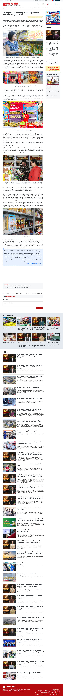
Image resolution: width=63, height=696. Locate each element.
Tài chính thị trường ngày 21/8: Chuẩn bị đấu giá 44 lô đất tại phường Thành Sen (54, 55)
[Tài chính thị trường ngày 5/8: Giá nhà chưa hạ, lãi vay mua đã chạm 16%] (9, 599)
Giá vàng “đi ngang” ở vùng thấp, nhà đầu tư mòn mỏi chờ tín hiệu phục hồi (28, 673)
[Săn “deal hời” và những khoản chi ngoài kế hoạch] (9, 467)
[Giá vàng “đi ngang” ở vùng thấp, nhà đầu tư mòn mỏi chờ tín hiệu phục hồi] (9, 676)
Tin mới (40, 4)
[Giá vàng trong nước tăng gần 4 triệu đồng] (9, 337)
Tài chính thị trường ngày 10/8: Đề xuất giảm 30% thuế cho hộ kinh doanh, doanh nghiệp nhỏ (29, 497)
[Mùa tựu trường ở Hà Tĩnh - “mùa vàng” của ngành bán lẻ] (9, 511)
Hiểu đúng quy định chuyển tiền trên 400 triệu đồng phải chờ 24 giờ (29, 530)
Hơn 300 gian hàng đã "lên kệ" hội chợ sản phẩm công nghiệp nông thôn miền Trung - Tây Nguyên (24, 328)
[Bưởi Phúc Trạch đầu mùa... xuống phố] (9, 321)
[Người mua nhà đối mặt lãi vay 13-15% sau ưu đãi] (9, 621)
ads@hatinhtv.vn (57, 694)
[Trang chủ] (4, 8)
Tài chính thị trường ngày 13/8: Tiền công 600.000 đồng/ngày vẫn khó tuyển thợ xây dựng (53, 61)
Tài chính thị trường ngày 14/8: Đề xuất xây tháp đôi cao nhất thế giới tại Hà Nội (54, 36)
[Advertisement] (23, 273)
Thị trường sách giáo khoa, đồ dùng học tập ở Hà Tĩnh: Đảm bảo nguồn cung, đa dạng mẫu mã (30, 651)
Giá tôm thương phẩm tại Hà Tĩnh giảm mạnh (29, 398)
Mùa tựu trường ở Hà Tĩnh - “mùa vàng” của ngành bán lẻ (28, 508)
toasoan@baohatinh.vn (56, 693)
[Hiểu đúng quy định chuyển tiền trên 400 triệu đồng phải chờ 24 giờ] (9, 533)
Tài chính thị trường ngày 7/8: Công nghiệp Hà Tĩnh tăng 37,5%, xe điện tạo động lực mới (30, 541)
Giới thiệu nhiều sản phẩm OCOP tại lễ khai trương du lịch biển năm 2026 (53, 87)
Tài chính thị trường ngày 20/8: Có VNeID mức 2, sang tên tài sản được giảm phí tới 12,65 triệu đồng (23, 344)
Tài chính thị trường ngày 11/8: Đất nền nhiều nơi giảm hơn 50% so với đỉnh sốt (53, 42)
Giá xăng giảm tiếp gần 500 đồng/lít (26, 431)
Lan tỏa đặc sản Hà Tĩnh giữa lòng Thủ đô (52, 96)
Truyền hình (58, 4)
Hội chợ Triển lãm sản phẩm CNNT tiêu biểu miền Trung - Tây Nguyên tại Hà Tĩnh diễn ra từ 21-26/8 (30, 519)
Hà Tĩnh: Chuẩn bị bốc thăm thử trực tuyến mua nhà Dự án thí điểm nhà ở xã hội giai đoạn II (29, 420)
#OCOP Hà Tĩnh (39, 293)
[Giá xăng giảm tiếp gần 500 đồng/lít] (9, 434)
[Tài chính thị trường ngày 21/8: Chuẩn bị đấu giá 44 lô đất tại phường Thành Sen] (39, 321)
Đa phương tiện (51, 4)
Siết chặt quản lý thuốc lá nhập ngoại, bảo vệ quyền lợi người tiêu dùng (29, 442)
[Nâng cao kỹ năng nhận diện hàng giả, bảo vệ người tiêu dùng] (53, 321)
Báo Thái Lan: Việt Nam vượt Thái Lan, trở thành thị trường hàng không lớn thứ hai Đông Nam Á (29, 552)
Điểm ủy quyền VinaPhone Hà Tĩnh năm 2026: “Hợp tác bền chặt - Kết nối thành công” (29, 640)
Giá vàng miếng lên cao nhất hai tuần (27, 574)
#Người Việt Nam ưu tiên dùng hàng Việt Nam (11, 293)
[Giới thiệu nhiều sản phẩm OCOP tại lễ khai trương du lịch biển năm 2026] (53, 80)
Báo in (45, 4)
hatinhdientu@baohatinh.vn (55, 692)
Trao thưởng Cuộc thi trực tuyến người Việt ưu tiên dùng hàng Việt (17, 285)
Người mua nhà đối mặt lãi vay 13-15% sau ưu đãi (30, 617)
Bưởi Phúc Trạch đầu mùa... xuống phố (9, 327)
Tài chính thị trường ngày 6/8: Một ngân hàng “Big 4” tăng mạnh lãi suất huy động (29, 585)
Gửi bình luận (39, 307)
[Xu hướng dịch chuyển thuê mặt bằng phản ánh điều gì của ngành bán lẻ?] (53, 337)
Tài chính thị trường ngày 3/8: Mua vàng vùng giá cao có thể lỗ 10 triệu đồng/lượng (29, 629)
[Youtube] (52, 0)
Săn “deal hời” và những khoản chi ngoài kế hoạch (28, 464)
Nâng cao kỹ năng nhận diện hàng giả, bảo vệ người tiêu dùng (53, 328)
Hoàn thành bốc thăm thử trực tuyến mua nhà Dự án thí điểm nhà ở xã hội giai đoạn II (29, 377)
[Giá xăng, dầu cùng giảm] (9, 566)
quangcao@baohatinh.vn (51, 694)
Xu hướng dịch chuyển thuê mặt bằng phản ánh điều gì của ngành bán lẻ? (53, 344)
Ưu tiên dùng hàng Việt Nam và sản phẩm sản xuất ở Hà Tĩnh (16, 287)
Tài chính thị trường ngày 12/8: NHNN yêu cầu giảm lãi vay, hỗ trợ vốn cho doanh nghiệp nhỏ (29, 475)
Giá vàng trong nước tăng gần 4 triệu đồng (8, 343)
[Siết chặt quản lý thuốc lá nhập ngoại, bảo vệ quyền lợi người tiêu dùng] (9, 445)
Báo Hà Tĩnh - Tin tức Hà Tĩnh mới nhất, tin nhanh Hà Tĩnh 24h (13, 4)
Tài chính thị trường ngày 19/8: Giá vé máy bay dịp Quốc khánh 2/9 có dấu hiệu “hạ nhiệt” (38, 344)
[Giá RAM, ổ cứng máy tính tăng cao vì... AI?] (9, 391)
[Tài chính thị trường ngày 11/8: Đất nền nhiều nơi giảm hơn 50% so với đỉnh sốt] (9, 489)
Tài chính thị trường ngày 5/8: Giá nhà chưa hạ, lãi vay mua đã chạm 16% (29, 596)
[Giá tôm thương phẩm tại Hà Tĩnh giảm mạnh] (9, 402)
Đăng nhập (58, 0)
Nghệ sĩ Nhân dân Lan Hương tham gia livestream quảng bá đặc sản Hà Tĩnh (53, 91)
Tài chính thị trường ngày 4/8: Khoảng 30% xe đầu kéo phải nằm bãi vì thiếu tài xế (29, 607)
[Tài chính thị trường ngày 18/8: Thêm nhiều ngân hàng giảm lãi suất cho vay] (9, 358)
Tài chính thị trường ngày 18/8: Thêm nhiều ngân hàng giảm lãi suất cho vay (54, 49)
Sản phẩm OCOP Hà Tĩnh (11, 296)
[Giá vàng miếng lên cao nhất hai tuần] (9, 577)
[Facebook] (49, 0)
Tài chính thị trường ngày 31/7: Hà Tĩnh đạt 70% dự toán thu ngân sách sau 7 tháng (30, 662)
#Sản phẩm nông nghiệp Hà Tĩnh (31, 293)
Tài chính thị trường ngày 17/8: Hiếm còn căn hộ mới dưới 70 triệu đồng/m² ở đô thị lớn (29, 366)
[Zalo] (53, 0)
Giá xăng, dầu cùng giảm (23, 563)
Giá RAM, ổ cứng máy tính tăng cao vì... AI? (28, 387)
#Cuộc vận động (22, 293)
